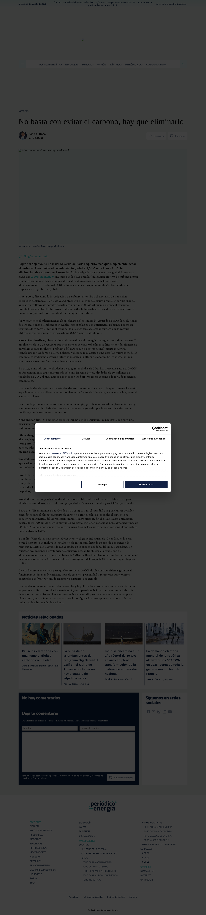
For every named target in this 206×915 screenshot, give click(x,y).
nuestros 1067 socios (63, 453)
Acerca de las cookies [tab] (153, 438)
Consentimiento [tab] (52, 438)
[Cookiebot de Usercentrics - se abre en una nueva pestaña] (154, 429)
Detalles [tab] (86, 438)
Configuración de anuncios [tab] (120, 438)
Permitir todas (146, 484)
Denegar (102, 484)
